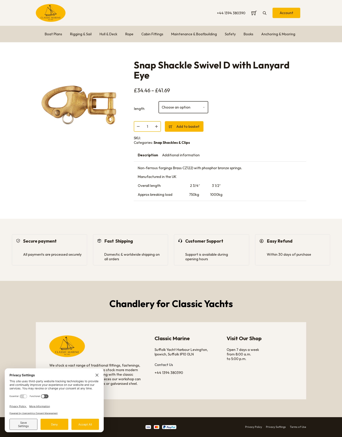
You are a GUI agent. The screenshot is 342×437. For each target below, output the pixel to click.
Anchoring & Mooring (278, 34)
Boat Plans (53, 34)
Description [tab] (148, 155)
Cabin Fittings (152, 34)
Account (286, 13)
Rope (129, 34)
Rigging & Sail (81, 34)
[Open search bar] (265, 13)
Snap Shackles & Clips (172, 142)
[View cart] (254, 13)
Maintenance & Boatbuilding (194, 34)
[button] (116, 65)
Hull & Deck (108, 34)
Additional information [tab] (181, 155)
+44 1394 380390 (231, 13)
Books (248, 34)
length (139, 108)
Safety (230, 34)
